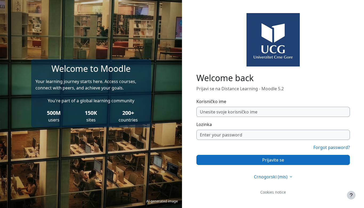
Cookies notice (273, 192)
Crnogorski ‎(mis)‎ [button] (271, 177)
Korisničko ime (211, 101)
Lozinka (204, 124)
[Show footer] (351, 195)
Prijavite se (273, 160)
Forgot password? (331, 147)
